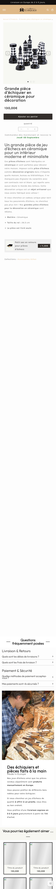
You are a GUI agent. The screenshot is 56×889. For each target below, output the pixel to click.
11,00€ (44, 246)
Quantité (28, 124)
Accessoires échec (27, 259)
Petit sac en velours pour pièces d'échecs (25, 245)
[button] (28, 82)
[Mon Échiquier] (28, 10)
